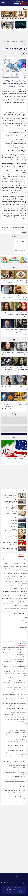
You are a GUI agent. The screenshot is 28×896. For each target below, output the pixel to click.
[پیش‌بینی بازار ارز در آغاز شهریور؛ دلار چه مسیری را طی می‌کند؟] (22, 525)
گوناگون (25, 8)
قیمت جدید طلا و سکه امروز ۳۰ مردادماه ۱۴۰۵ (21, 403)
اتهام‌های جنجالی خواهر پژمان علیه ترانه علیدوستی (21, 353)
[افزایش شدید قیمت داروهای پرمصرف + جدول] (7, 24)
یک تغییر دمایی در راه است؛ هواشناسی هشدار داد (16, 770)
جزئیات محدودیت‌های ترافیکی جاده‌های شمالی (16, 783)
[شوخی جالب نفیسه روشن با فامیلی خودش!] (7, 306)
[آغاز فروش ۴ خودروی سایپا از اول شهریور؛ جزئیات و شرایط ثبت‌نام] (22, 501)
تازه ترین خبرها (23, 627)
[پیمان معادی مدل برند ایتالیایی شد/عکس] (7, 323)
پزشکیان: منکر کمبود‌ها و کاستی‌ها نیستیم (17, 776)
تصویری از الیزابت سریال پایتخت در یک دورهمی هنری (7, 353)
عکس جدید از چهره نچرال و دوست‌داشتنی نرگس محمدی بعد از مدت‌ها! (21, 314)
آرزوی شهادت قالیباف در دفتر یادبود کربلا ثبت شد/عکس (14, 781)
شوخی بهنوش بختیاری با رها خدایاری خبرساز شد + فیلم (15, 730)
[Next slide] (25, 448)
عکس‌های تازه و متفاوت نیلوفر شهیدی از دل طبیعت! (7, 296)
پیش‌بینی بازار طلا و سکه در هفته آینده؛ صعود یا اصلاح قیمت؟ (10, 508)
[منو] (3, 3)
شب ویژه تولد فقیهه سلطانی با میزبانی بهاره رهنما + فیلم (15, 692)
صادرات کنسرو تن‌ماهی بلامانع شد (19, 767)
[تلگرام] (5, 227)
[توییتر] (2, 227)
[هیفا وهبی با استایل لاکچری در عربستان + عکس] (7, 380)
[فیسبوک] (7, 227)
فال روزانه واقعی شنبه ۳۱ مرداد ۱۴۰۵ (20, 29)
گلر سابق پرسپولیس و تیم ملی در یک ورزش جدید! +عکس (14, 666)
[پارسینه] (19, 3)
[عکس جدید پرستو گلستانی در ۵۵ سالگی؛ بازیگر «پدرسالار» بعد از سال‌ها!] (20, 289)
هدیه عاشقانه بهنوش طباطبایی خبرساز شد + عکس (15, 608)
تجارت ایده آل (24, 625)
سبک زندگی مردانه (23, 622)
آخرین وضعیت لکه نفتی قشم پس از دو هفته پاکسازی (10, 519)
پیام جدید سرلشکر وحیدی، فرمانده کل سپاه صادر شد (15, 669)
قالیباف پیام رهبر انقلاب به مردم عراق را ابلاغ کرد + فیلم (15, 680)
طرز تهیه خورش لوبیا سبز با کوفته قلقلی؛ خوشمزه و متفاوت (14, 647)
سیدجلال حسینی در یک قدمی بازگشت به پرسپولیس (15, 732)
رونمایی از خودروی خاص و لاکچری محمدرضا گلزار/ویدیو (15, 790)
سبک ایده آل (24, 620)
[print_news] (10, 227)
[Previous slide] (2, 448)
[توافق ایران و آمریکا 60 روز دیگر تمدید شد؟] (14, 448)
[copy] (25, 227)
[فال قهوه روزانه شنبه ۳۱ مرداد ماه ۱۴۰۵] (7, 14)
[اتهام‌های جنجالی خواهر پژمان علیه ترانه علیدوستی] (20, 346)
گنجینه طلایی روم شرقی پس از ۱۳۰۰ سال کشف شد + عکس (14, 652)
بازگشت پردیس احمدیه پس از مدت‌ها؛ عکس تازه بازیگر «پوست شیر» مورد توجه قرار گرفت (21, 332)
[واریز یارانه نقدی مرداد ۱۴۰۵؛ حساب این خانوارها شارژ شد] (22, 542)
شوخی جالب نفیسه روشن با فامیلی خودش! (7, 313)
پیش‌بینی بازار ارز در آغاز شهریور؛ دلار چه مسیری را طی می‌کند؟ (10, 525)
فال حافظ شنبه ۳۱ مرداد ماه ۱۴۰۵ (20, 19)
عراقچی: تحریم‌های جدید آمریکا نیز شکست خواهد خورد (15, 701)
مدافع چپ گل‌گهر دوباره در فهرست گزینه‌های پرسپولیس (15, 717)
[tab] (18, 462)
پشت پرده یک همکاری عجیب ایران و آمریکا (16, 588)
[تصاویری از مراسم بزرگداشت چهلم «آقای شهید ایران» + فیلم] (22, 495)
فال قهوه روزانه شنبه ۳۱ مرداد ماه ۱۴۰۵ (7, 19)
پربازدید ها (21, 555)
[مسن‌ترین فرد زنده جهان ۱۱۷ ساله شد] (22, 513)
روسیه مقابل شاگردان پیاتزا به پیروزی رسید (17, 689)
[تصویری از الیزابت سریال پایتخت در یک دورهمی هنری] (7, 346)
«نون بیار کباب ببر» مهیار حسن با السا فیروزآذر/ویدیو (14, 563)
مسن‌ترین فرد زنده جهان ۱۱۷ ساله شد (9, 513)
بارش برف (24, 232)
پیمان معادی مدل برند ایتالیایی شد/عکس (8, 330)
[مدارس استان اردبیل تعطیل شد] (20, 244)
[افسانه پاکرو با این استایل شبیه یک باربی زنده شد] (20, 361)
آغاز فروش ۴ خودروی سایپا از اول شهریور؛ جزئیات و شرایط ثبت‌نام (10, 502)
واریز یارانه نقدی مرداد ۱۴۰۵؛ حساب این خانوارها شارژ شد (10, 543)
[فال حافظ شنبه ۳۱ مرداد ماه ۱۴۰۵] (20, 14)
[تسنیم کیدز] (14, 260)
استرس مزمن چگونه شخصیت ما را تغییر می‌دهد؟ (16, 719)
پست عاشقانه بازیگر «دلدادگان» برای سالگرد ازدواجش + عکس (14, 661)
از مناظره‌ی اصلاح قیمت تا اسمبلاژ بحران (18, 712)
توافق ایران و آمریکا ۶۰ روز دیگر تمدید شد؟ (14, 458)
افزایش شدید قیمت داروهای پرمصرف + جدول (7, 29)
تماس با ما (16, 876)
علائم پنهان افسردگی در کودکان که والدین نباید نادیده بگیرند (14, 649)
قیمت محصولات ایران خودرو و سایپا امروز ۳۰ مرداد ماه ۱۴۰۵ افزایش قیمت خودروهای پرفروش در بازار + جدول (7, 406)
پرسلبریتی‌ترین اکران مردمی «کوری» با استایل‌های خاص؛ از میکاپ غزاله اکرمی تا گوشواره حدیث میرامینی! (7, 370)
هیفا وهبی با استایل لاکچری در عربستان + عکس (7, 387)
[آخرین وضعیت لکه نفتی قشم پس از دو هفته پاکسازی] (22, 519)
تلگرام (20, 883)
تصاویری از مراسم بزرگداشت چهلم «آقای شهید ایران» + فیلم (10, 496)
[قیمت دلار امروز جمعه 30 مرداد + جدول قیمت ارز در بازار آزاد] (20, 380)
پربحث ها (5, 555)
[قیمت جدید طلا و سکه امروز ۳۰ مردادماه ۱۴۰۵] (20, 396)
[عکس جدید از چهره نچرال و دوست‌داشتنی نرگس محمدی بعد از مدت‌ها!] (20, 306)
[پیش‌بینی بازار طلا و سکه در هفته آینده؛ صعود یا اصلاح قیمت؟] (22, 507)
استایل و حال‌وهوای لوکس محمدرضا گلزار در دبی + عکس (14, 677)
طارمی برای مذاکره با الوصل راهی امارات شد (17, 705)
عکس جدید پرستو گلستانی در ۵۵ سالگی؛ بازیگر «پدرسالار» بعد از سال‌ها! (21, 297)
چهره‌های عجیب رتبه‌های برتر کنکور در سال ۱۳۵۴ (16, 739)
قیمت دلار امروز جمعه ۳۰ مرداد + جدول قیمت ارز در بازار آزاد (21, 387)
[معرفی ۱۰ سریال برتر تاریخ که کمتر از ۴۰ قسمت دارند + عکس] (22, 548)
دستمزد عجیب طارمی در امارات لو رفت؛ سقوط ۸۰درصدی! (14, 748)
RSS (10, 876)
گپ (25, 883)
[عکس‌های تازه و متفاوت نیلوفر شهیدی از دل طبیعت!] (7, 289)
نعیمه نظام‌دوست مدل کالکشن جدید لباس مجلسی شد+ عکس (13, 664)
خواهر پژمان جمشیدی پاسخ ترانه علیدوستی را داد (15, 573)
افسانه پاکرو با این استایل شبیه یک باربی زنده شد (21, 368)
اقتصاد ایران (24, 618)
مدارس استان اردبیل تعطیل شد (19, 251)
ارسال (14, 434)
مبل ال (25, 630)
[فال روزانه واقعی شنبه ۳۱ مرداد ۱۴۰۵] (20, 24)
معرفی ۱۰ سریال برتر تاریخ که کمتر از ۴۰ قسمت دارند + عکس (10, 549)
